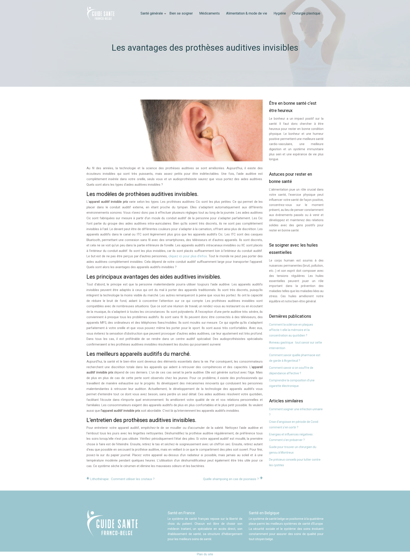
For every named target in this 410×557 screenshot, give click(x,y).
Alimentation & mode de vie (246, 13)
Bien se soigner (181, 13)
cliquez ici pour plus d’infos (187, 256)
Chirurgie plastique (306, 13)
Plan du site (205, 554)
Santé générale (152, 13)
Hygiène (280, 13)
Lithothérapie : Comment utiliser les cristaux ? (122, 479)
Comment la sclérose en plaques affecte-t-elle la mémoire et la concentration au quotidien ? (291, 330)
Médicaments (209, 13)
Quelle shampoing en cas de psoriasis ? (231, 479)
